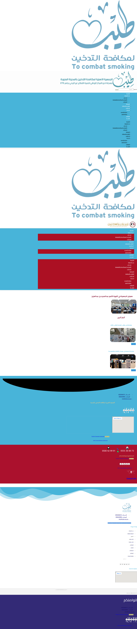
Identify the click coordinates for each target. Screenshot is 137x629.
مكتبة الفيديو (124, 112)
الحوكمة (128, 132)
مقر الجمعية (131, 478)
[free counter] (128, 413)
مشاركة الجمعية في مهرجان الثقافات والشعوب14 (121, 351)
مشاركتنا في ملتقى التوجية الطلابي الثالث (121, 325)
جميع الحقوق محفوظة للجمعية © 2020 (100, 440)
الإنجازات (125, 102)
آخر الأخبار (128, 136)
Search (135, 89)
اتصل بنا (128, 118)
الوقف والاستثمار (126, 134)
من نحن (125, 98)
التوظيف (128, 144)
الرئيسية (128, 122)
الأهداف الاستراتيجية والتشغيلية (120, 100)
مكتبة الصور (124, 114)
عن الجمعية (127, 96)
